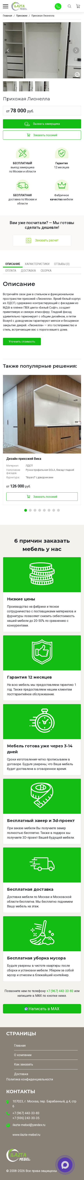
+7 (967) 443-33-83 (59, 991)
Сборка (46, 270)
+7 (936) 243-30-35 (26, 1118)
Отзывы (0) (62, 264)
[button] (25, 510)
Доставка (28, 270)
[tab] (12, 264)
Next (76, 50)
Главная (20, 1045)
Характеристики (37, 264)
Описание (12, 264)
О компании (22, 1055)
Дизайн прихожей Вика (23, 459)
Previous (8, 50)
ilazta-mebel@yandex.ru (29, 1125)
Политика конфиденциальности (29, 1079)
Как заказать (23, 1064)
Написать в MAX (44, 1008)
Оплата (10, 270)
